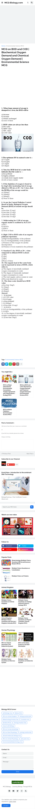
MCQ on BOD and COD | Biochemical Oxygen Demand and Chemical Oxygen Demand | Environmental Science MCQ (25, 390)
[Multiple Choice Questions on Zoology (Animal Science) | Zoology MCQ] (26, 594)
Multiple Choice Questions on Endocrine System (25, 660)
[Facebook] (3, 364)
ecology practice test (25, 732)
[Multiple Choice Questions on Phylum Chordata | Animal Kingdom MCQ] (26, 612)
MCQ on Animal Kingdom (10, 716)
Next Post (30, 453)
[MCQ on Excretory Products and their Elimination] (26, 637)
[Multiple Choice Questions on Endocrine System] (26, 653)
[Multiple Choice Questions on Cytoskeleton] (6, 570)
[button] (2, 2)
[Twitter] (6, 364)
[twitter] (17, 791)
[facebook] (9, 791)
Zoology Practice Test (20, 722)
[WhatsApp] (10, 364)
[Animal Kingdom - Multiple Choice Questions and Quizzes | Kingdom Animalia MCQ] (9, 612)
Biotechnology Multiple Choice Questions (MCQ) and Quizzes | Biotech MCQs (21, 562)
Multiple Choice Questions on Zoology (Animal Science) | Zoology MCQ (25, 602)
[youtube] (13, 791)
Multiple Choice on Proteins (20, 576)
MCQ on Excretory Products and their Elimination (24, 644)
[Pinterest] (14, 364)
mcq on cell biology (8, 726)
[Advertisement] (17, 24)
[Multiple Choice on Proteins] (6, 578)
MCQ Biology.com (13, 2)
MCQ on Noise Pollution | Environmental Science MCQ (7, 412)
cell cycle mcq (25, 738)
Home (3, 46)
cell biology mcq (7, 713)
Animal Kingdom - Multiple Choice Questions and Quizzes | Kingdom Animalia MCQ (8, 620)
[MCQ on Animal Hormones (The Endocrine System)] (9, 637)
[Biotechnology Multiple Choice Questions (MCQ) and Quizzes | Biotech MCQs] (6, 563)
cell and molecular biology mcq (12, 735)
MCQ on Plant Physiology (10, 732)
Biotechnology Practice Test (10, 719)
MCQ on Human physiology (10, 729)
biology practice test (25, 716)
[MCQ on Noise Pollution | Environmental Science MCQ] (9, 403)
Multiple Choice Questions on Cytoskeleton (21, 569)
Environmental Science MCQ (15, 46)
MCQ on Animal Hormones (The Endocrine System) (7, 644)
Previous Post (6, 453)
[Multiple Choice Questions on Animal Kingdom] (9, 594)
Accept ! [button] (6, 805)
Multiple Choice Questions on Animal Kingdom (7, 601)
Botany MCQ (18, 713)
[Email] (17, 364)
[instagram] (21, 791)
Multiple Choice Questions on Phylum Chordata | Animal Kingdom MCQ (24, 620)
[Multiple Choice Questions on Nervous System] (9, 653)
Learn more (12, 801)
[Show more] (21, 364)
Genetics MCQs (7, 722)
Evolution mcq (25, 719)
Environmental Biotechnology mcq (12, 742)
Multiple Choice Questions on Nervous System (8, 660)
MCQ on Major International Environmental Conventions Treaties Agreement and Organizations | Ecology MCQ (9, 390)
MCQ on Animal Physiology (10, 738)
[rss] (25, 791)
